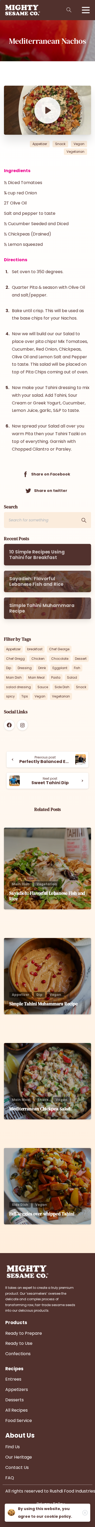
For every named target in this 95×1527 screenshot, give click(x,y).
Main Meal (36, 677)
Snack (81, 687)
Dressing (25, 668)
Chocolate (59, 658)
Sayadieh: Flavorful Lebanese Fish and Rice (47, 896)
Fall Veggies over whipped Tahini (41, 1213)
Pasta (55, 677)
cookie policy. (58, 1516)
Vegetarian (61, 696)
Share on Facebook (50, 474)
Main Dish (14, 677)
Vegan (40, 696)
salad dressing (18, 687)
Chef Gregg (15, 658)
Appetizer (13, 649)
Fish (77, 668)
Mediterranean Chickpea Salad (39, 1108)
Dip (8, 668)
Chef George (59, 649)
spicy (10, 696)
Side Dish (62, 687)
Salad (72, 677)
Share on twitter (50, 490)
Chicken (38, 658)
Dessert (81, 658)
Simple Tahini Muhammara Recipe (43, 1003)
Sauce (42, 687)
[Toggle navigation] (85, 10)
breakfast (34, 649)
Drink (42, 668)
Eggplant (60, 668)
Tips (24, 696)
